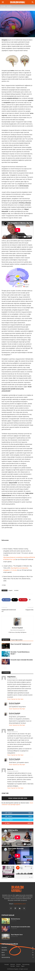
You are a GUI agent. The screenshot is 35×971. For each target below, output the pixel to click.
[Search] (32, 2)
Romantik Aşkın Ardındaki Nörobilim (22, 660)
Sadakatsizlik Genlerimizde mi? (9, 610)
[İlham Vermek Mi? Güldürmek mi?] (6, 646)
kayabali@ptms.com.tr (20, 904)
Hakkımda (12, 964)
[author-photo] (17, 625)
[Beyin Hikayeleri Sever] (6, 936)
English (22, 966)
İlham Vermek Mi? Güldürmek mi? (21, 644)
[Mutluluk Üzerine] (6, 921)
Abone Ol (30, 823)
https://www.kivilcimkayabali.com (17, 630)
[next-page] (5, 668)
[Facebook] (11, 908)
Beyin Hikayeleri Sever (17, 934)
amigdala (10, 590)
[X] (24, 908)
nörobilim (16, 590)
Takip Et (30, 812)
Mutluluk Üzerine (15, 919)
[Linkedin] (19, 908)
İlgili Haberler (6, 639)
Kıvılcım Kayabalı (17, 628)
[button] (2, 2)
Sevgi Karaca (11, 676)
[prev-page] (3, 668)
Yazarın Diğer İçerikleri (17, 639)
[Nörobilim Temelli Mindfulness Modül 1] (6, 654)
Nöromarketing (25, 964)
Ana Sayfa (3, 6)
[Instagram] (15, 908)
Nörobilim (9, 6)
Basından (13, 966)
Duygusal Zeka (29, 609)
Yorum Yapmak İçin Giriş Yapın (15, 699)
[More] (30, 599)
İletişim (18, 966)
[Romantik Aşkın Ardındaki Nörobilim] (6, 662)
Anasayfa (6, 964)
